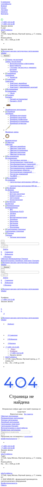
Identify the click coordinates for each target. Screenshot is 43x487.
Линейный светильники (10, 422)
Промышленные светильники (12, 418)
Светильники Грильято (9, 426)
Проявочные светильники (11, 430)
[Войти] (2, 306)
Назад (12, 349)
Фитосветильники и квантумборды (14, 428)
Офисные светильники (9, 416)
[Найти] (6, 246)
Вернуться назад (16, 414)
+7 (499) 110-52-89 (8, 22)
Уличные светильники (9, 420)
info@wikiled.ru (6, 30)
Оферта (4, 485)
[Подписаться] (3, 434)
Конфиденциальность (9, 483)
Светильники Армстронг (10, 424)
